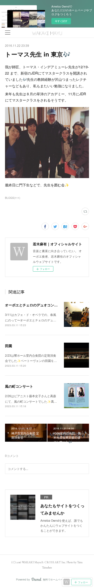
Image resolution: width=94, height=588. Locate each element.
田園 (8, 345)
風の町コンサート (19, 386)
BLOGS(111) (12, 198)
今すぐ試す (61, 21)
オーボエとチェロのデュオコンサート (35, 304)
